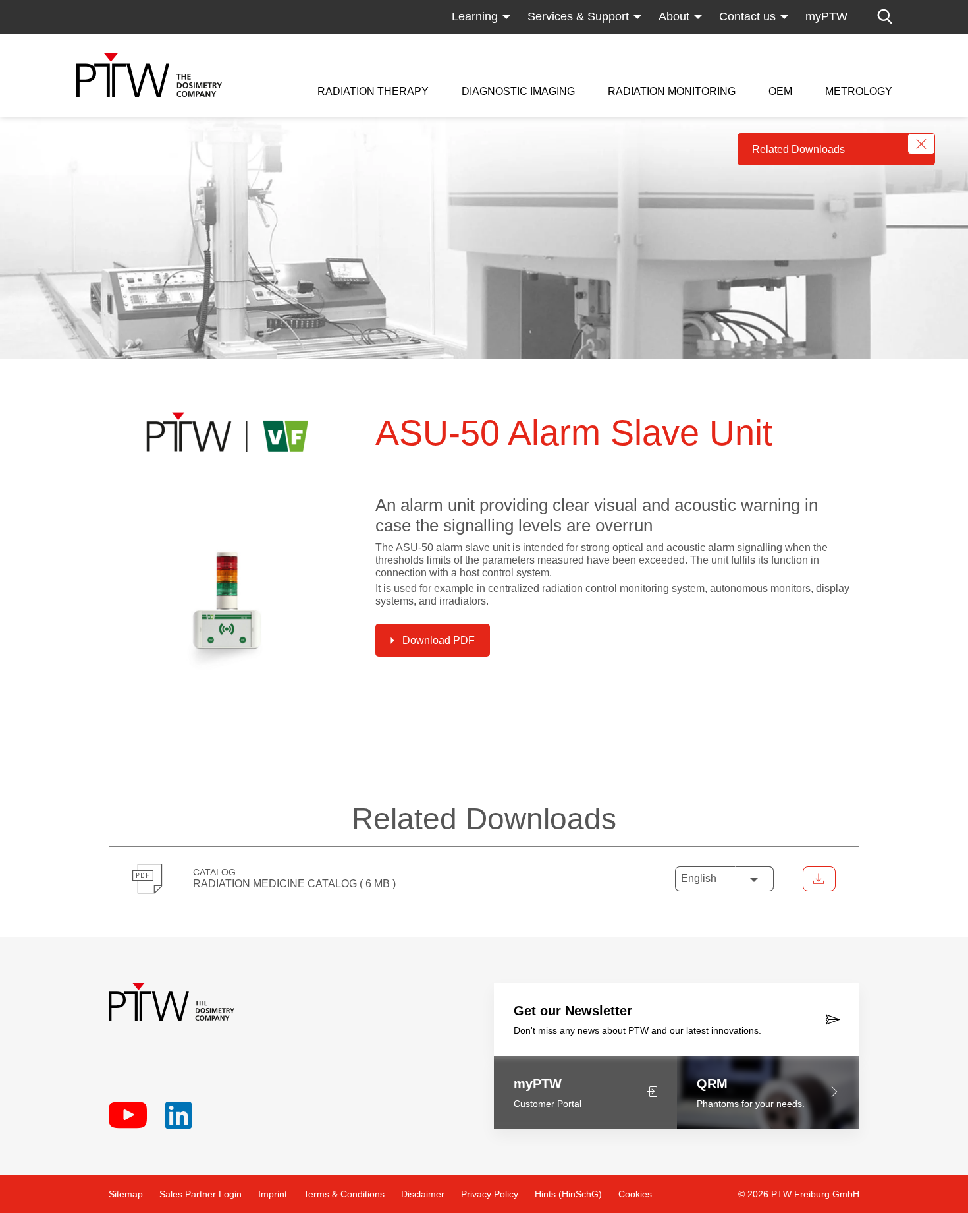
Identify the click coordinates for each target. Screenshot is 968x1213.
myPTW (826, 16)
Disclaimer (422, 1194)
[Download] (819, 878)
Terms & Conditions (344, 1194)
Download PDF (438, 640)
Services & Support (578, 16)
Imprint (272, 1194)
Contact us (747, 16)
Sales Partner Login (200, 1194)
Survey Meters (646, 42)
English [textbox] (698, 878)
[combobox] (724, 878)
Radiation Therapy (373, 91)
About (674, 16)
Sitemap (126, 1194)
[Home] (149, 75)
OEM (780, 91)
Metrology (858, 91)
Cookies (635, 1194)
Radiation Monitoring (672, 91)
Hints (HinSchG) (568, 1194)
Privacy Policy (489, 1194)
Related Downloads (798, 149)
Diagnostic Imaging (518, 91)
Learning (475, 16)
